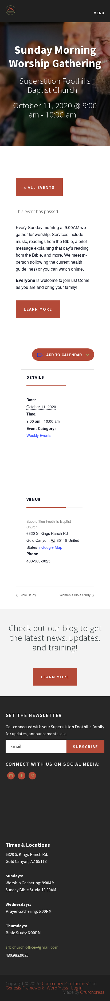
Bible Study (27, 594)
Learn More (38, 309)
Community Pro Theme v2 (66, 984)
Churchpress (92, 992)
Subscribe (85, 746)
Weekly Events (38, 435)
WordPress (57, 988)
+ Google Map (50, 547)
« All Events (39, 187)
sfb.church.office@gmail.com (32, 947)
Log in (76, 988)
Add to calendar (64, 354)
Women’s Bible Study (75, 594)
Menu (99, 13)
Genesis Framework (25, 988)
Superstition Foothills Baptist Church (32, 13)
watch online (71, 269)
